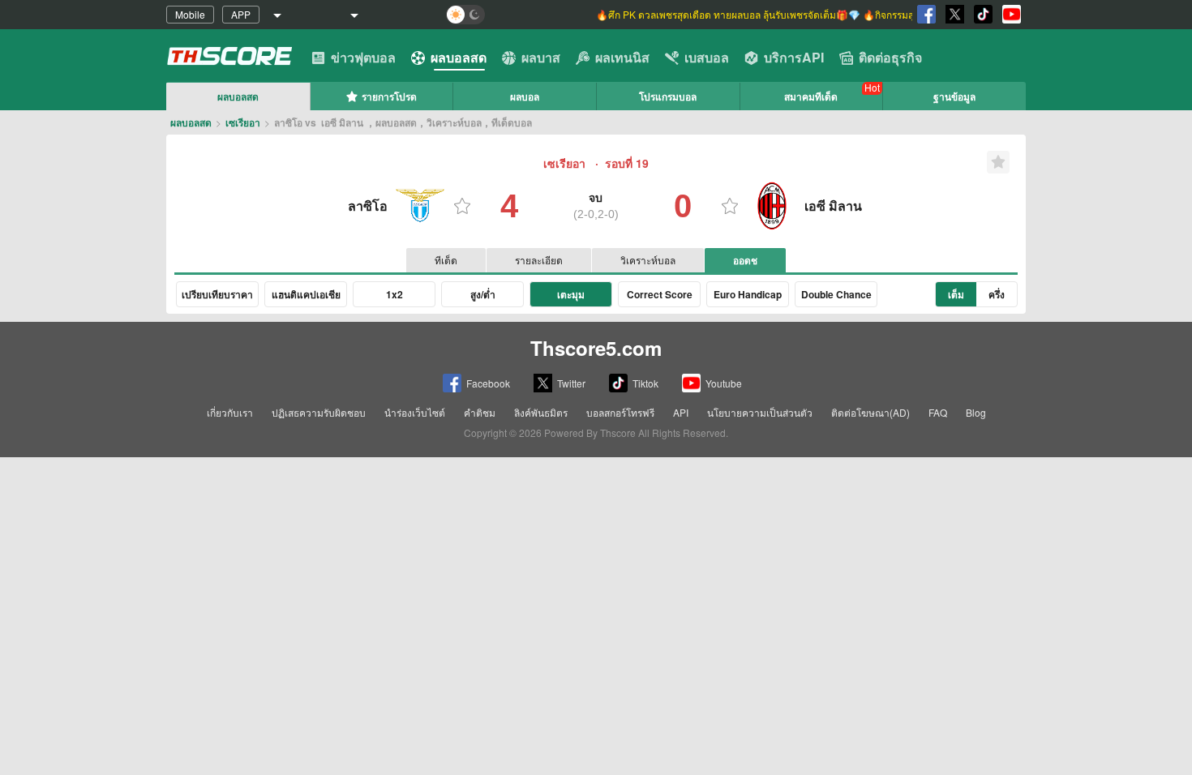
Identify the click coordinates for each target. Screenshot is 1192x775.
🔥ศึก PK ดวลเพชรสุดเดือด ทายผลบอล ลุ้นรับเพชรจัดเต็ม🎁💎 (729, 14)
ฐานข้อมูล (954, 96)
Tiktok (645, 383)
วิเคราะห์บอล (647, 260)
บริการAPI (794, 57)
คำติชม (479, 412)
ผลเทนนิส (622, 57)
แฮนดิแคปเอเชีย (306, 294)
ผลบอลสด (459, 57)
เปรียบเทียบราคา (217, 294)
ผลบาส (540, 57)
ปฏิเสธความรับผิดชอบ (319, 412)
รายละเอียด (539, 260)
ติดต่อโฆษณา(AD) (870, 412)
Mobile (190, 14)
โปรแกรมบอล (668, 96)
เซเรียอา (242, 122)
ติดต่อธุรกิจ (890, 57)
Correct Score (659, 294)
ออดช (745, 260)
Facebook (488, 383)
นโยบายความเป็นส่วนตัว (760, 412)
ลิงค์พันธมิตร (541, 412)
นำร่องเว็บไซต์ (414, 412)
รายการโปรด (389, 96)
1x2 (394, 294)
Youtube (723, 383)
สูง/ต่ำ (482, 294)
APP (241, 14)
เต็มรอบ (956, 296)
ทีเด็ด (446, 260)
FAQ (937, 412)
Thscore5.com (596, 348)
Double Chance (836, 294)
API (680, 412)
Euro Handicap (748, 294)
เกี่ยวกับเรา (230, 412)
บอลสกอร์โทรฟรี (620, 412)
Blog (976, 412)
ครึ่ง (996, 294)
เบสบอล (706, 57)
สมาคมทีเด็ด (811, 96)
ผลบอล (524, 96)
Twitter (571, 383)
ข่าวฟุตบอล (363, 57)
